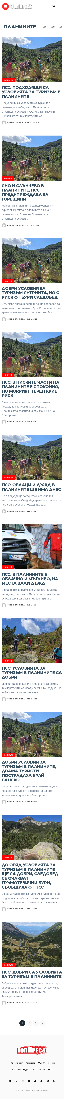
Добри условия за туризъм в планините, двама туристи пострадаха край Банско (29, 771)
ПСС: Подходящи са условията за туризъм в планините (31, 92)
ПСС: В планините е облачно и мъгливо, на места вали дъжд (30, 579)
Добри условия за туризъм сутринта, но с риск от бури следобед (30, 293)
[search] (54, 6)
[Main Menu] (5, 7)
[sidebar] (59, 6)
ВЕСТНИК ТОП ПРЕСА (42, 1069)
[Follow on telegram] (48, 1081)
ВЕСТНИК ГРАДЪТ (20, 1069)
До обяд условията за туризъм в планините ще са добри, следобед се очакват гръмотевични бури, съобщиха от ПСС (30, 876)
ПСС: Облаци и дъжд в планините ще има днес (31, 487)
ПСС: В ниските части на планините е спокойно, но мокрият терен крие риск (30, 389)
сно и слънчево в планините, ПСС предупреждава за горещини (25, 192)
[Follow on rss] (54, 1081)
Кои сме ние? (17, 1063)
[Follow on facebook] (10, 1081)
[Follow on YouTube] (29, 1081)
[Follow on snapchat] (41, 1081)
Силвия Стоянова (16, 122)
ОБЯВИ (41, 1063)
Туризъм (8, 80)
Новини (8, 179)
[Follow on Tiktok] (35, 1081)
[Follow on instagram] (23, 1081)
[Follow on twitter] (17, 1081)
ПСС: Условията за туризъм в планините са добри (32, 672)
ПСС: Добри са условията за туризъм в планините (32, 974)
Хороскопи (30, 1063)
